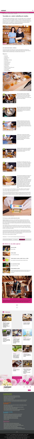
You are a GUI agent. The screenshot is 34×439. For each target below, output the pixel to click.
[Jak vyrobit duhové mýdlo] (6, 265)
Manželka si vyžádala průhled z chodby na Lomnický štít (11, 417)
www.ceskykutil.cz (5, 403)
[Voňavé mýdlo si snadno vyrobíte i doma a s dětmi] (6, 259)
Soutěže (27, 434)
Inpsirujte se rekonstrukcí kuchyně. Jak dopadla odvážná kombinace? (12, 416)
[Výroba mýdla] (6, 254)
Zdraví (20, 12)
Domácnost (6, 12)
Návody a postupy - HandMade (16, 337)
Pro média (25, 434)
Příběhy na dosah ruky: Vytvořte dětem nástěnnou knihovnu (11, 423)
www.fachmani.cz (5, 412)
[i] (17, 34)
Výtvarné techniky (7, 337)
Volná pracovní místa (24, 435)
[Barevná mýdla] (6, 248)
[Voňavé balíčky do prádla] (6, 270)
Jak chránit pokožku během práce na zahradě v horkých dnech (12, 395)
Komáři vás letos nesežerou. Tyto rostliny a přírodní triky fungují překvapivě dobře (14, 428)
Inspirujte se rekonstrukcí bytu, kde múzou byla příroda (11, 418)
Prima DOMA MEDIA (13, 434)
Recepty (22, 12)
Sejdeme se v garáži (6, 419)
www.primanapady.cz (6, 421)
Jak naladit (18, 435)
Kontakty (17, 434)
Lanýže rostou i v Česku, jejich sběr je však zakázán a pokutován (12, 396)
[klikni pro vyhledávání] (33, 10)
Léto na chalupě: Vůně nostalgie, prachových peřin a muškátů (12, 410)
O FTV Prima (11, 435)
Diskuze (16, 239)
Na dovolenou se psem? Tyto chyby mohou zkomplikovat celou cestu (13, 427)
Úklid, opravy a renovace (16, 368)
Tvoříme (4, 337)
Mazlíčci (17, 12)
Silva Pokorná (22, 236)
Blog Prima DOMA (21, 434)
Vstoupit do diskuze (22, 239)
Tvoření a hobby (14, 12)
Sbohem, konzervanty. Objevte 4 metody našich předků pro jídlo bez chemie (13, 425)
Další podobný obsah (17, 377)
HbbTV (21, 435)
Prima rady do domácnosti (26, 337)
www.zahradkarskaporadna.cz (7, 394)
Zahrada (10, 12)
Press (13, 435)
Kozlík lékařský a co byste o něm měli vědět (9, 397)
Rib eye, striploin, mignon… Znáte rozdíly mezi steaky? (11, 426)
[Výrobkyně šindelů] (17, 287)
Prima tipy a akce (26, 12)
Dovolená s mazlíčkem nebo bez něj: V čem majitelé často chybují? (12, 424)
